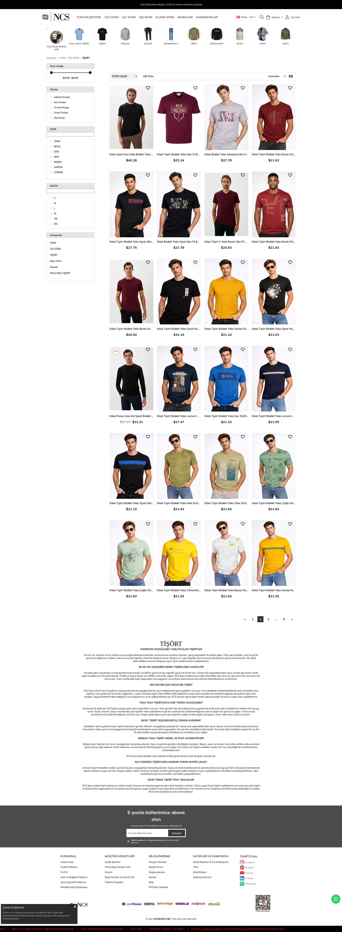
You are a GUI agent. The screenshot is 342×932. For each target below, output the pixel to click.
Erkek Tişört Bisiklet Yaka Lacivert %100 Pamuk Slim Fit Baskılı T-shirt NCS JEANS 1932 (274, 416)
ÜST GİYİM (55, 249)
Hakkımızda (67, 862)
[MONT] (285, 34)
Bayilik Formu (156, 867)
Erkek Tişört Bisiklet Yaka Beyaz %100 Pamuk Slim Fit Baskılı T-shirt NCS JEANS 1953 (226, 590)
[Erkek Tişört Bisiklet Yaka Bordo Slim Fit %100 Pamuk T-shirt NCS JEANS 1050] (131, 291)
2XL (56, 218)
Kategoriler (56, 235)
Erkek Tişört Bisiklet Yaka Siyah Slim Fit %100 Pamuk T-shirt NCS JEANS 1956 (131, 503)
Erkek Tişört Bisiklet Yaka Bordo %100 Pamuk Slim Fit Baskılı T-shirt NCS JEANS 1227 (274, 241)
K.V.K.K (64, 872)
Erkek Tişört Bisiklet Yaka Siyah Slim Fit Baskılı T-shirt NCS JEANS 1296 (131, 241)
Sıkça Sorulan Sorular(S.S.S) (119, 877)
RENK (53, 129)
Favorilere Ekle (148, 88)
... (276, 619)
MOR (56, 157)
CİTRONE (58, 172)
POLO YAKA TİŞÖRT (60, 273)
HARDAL (58, 167)
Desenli (54, 267)
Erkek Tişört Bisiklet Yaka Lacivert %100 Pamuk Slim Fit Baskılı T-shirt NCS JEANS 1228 (179, 416)
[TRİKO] (194, 34)
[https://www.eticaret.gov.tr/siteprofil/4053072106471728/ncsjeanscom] (263, 903)
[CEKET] (263, 34)
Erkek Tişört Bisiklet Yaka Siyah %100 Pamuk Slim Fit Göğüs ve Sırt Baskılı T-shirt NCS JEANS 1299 (179, 328)
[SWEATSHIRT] (217, 34)
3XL (56, 223)
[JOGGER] (148, 34)
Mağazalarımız (157, 872)
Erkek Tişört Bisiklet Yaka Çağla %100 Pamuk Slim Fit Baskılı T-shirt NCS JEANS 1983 (274, 503)
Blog (151, 882)
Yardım (108, 872)
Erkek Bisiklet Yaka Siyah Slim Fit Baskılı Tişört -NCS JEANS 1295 (179, 241)
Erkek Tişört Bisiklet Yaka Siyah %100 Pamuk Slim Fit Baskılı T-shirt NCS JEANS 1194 (274, 328)
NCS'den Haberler (158, 887)
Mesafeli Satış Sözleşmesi (74, 887)
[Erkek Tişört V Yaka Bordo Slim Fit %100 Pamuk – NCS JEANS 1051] (226, 204)
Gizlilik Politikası (69, 867)
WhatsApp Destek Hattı (118, 867)
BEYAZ (57, 146)
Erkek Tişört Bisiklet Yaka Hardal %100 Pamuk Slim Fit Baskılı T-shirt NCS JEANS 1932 (274, 590)
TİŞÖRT (54, 255)
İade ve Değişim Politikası (74, 877)
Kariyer (153, 877)
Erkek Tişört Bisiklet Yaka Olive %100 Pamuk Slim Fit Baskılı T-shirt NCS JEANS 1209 (226, 503)
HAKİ (56, 151)
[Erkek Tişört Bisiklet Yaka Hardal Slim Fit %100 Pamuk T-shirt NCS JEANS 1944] (226, 291)
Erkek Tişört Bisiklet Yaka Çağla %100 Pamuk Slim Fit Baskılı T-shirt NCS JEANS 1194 (131, 590)
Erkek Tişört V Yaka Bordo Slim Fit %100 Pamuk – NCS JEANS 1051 (226, 241)
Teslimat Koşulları (114, 882)
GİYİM (53, 243)
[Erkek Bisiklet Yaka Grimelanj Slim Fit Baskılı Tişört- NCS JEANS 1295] (226, 117)
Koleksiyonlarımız (202, 877)
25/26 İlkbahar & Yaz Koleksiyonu (211, 862)
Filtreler (54, 89)
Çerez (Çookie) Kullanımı (73, 882)
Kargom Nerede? (158, 862)
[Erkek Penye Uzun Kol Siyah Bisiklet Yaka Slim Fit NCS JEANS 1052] (131, 378)
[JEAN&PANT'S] (171, 34)
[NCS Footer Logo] (79, 904)
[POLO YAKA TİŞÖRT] (79, 34)
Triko (195, 867)
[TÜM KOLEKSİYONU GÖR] (56, 37)
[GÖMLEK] (125, 34)
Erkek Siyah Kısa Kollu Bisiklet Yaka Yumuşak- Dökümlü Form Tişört (131, 154)
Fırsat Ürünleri (61, 112)
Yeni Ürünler (60, 102)
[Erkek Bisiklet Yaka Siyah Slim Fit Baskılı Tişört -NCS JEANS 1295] (179, 204)
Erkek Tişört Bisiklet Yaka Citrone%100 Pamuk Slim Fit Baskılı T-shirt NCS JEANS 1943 (179, 590)
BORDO (58, 162)
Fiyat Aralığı (56, 66)
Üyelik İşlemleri (112, 862)
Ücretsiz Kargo (61, 107)
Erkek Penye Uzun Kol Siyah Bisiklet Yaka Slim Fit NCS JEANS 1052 (131, 416)
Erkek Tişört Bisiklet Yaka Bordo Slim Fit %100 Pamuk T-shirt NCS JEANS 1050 (131, 328)
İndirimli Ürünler (62, 97)
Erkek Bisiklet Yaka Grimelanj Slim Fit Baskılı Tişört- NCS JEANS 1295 (226, 154)
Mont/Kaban (200, 872)
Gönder (177, 833)
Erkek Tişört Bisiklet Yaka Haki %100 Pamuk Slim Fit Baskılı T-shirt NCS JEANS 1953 (179, 503)
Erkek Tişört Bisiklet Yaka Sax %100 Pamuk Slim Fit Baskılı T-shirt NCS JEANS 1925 (226, 416)
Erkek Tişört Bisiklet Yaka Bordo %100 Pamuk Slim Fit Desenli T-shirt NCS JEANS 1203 (274, 154)
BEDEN (54, 185)
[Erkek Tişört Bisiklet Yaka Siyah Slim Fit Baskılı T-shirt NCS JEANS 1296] (131, 204)
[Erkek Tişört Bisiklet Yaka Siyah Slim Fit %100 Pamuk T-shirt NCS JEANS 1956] (131, 466)
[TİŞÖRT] (102, 34)
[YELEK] (240, 34)
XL (55, 213)
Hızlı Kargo (59, 117)
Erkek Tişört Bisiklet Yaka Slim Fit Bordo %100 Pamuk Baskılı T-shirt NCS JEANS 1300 (179, 154)
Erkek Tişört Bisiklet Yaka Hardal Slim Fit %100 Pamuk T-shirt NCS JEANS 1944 (226, 328)
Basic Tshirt (56, 261)
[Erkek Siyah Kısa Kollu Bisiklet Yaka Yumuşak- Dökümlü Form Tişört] (131, 117)
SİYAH (57, 141)
